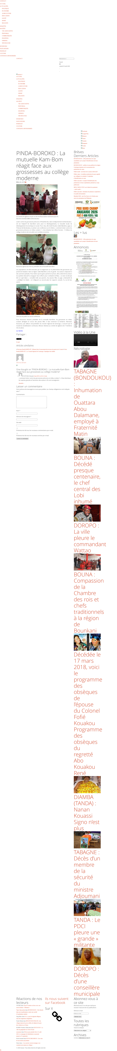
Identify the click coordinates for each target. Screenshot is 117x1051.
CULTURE (3, 53)
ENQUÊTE (3, 26)
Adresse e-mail (78, 1011)
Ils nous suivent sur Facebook (56, 1000)
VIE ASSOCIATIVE (7, 31)
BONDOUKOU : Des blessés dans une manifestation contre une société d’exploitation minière (29, 1012)
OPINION (4, 40)
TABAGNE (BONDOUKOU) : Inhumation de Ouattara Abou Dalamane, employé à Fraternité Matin (92, 402)
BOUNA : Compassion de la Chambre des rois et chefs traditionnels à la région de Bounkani (89, 602)
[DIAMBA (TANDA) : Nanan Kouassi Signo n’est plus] (87, 792)
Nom (18, 411)
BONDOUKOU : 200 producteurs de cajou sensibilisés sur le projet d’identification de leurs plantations (86, 160)
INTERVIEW (3, 46)
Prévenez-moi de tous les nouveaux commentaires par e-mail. (34, 430)
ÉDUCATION (5, 15)
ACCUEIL (3, 3)
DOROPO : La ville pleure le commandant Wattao (90, 538)
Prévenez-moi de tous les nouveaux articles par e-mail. (32, 435)
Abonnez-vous (77, 1016)
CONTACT (3, 1)
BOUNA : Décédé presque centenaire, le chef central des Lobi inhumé (87, 479)
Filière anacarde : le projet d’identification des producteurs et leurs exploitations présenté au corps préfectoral (86, 182)
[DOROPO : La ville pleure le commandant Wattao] (87, 521)
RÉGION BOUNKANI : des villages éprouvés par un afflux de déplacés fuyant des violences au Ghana (28, 1023)
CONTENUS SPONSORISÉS (8, 55)
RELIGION (5, 23)
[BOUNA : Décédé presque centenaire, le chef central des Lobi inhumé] (87, 453)
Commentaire (20, 394)
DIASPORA (5, 38)
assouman (18, 1032)
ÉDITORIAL (5, 33)
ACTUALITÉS (4, 6)
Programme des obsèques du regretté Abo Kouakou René (88, 751)
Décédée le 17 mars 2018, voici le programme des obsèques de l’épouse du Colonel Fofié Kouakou (88, 689)
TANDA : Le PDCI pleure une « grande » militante (87, 932)
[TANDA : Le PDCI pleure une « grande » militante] (87, 915)
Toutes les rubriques (79, 1027)
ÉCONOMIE (5, 11)
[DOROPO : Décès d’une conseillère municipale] (87, 964)
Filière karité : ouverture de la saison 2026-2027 (86, 171)
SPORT (4, 20)
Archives (76, 1038)
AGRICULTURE (6, 13)
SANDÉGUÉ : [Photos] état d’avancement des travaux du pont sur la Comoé (40, 349)
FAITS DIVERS (4, 48)
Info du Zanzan (21, 362)
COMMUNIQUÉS (7, 35)
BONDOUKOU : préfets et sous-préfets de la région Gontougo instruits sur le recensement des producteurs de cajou (87, 167)
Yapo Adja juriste (20, 1010)
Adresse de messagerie (23, 416)
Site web (18, 422)
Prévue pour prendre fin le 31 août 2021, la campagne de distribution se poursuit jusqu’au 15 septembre (28, 1034)
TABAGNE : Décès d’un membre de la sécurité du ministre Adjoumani (87, 873)
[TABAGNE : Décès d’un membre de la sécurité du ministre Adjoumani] (87, 848)
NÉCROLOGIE (6, 43)
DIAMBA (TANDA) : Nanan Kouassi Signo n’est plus (87, 812)
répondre (21, 383)
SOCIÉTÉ (2, 28)
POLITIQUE (5, 8)
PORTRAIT (3, 51)
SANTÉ (4, 18)
